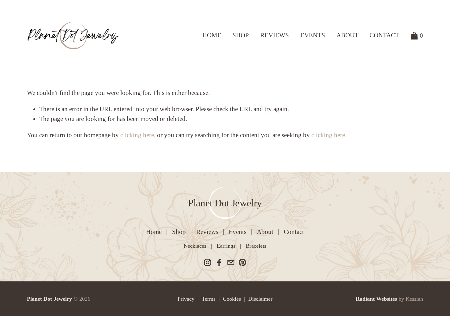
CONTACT (384, 35)
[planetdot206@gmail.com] (230, 262)
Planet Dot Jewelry (225, 203)
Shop (179, 231)
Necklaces (195, 246)
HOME (211, 35)
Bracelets (256, 246)
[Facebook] (219, 262)
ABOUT (347, 35)
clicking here (137, 135)
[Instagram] (207, 262)
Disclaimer (260, 299)
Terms (209, 299)
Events (237, 231)
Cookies (232, 299)
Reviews (207, 231)
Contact (294, 231)
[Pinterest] (242, 262)
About (265, 231)
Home (154, 231)
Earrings (226, 246)
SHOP (240, 35)
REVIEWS (274, 35)
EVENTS (312, 35)
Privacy (186, 299)
